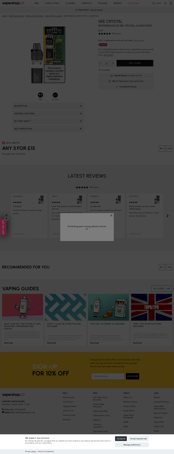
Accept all (121, 439)
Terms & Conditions (46, 451)
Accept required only (138, 439)
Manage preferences (132, 445)
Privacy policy (30, 451)
